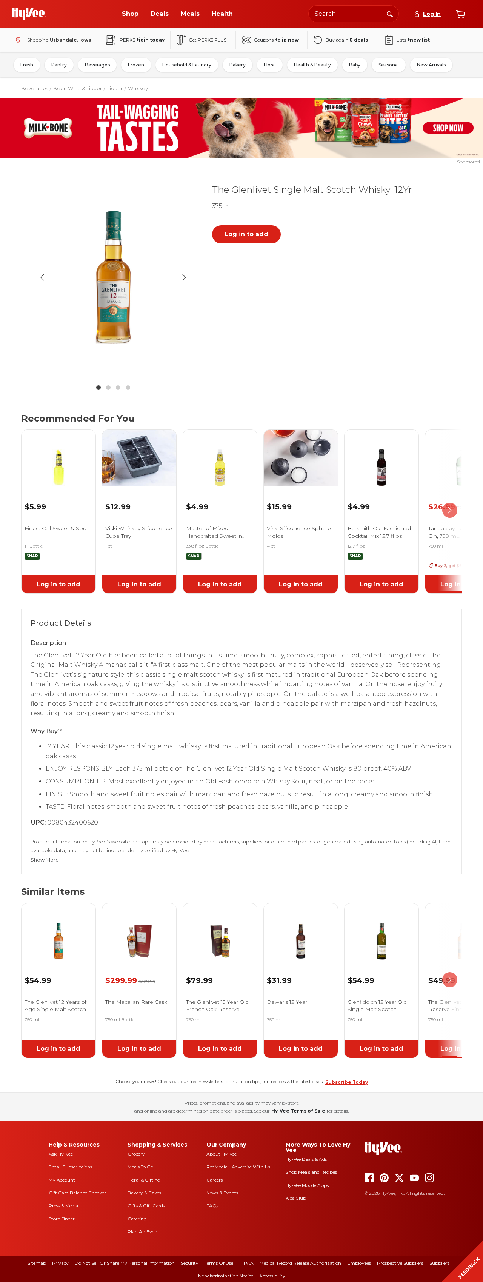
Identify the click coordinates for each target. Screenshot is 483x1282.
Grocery (136, 1154)
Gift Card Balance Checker (77, 1193)
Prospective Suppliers (400, 1263)
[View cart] (460, 14)
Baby (354, 65)
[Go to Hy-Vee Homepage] (29, 14)
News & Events (222, 1193)
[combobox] (353, 13)
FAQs (212, 1205)
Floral (270, 65)
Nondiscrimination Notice (225, 1276)
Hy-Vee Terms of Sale (298, 1111)
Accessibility (272, 1276)
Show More (45, 860)
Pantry (59, 65)
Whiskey (138, 88)
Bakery (237, 65)
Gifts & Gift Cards (146, 1205)
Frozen (136, 65)
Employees (359, 1263)
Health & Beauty (312, 65)
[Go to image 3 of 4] (118, 387)
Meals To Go (140, 1167)
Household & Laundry (186, 65)
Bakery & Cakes (144, 1193)
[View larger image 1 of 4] (113, 277)
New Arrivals (431, 65)
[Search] (390, 13)
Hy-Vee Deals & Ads (306, 1159)
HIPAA (246, 1263)
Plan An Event (143, 1231)
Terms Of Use (219, 1263)
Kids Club (296, 1198)
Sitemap (37, 1263)
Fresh (26, 65)
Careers (214, 1180)
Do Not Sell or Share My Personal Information (125, 1263)
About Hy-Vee (221, 1154)
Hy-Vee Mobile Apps (307, 1185)
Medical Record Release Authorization (300, 1263)
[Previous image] (42, 277)
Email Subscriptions (70, 1167)
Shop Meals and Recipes (311, 1172)
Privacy (60, 1263)
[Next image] (184, 277)
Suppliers (439, 1263)
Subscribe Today (346, 1082)
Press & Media (63, 1205)
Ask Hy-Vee (61, 1154)
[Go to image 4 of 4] (128, 387)
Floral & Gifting (144, 1180)
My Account (62, 1180)
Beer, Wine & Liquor (77, 88)
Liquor (115, 88)
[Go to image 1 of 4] (98, 387)
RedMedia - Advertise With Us (238, 1167)
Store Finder (62, 1219)
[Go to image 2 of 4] (108, 387)
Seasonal (388, 65)
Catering (137, 1219)
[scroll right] (449, 510)
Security (189, 1263)
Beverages (97, 65)
